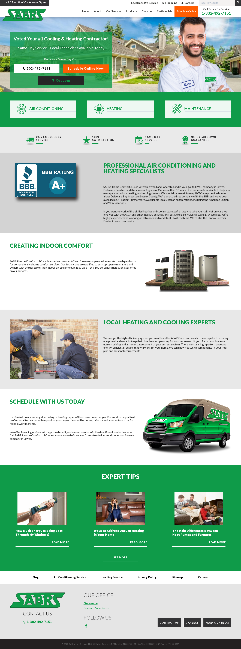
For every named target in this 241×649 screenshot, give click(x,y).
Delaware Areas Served (96, 607)
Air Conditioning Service (70, 577)
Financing (171, 2)
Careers (189, 2)
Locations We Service (144, 2)
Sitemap (177, 577)
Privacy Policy (147, 577)
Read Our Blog (217, 622)
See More (120, 557)
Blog (35, 577)
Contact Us (169, 622)
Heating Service (112, 577)
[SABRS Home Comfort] (24, 15)
